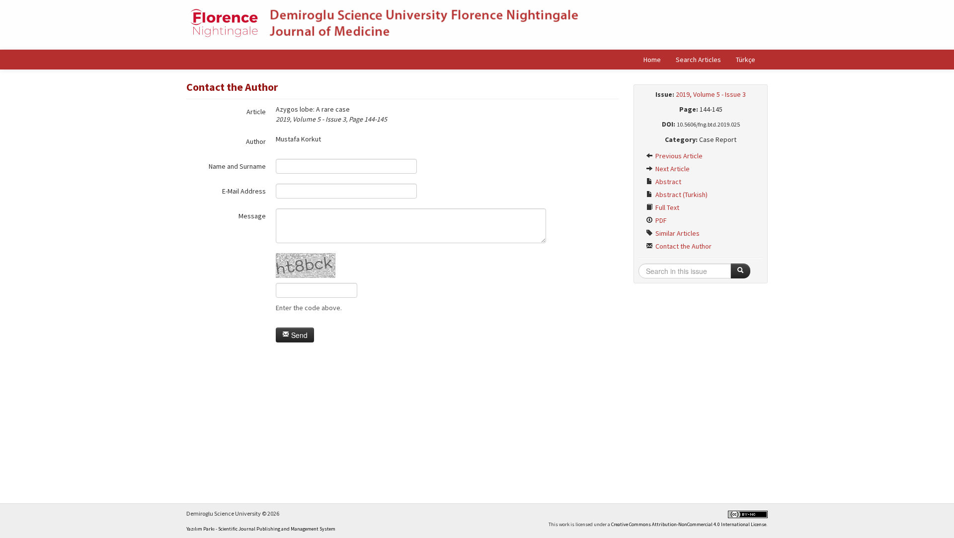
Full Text (666, 207)
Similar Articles (677, 233)
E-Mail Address (244, 191)
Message (252, 215)
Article (256, 111)
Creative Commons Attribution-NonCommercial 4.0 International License (688, 524)
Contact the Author (683, 246)
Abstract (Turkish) (681, 194)
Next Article (672, 168)
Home (652, 59)
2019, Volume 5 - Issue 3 (711, 94)
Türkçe (745, 59)
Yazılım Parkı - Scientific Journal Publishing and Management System (260, 529)
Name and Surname (237, 166)
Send (298, 335)
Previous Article (678, 155)
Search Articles (698, 59)
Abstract (667, 181)
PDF (660, 220)
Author (256, 141)
